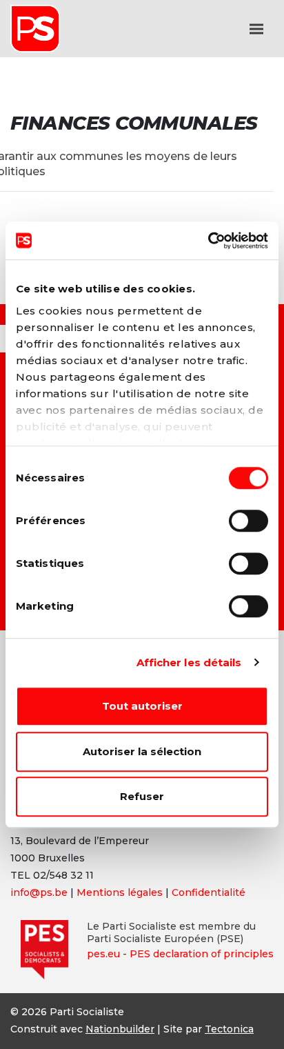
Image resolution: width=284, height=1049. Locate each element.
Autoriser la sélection (142, 751)
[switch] (248, 521)
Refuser (142, 796)
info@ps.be (39, 892)
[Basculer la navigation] (256, 28)
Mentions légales (120, 892)
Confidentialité (208, 892)
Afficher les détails (189, 662)
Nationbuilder (119, 1029)
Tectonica (229, 1029)
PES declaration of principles (202, 954)
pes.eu (103, 954)
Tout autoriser (142, 705)
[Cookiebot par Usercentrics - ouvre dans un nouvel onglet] (208, 241)
